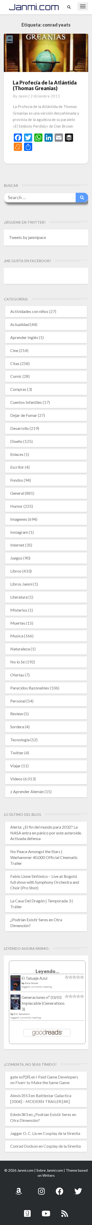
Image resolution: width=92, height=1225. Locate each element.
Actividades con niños (29, 311)
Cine (14, 350)
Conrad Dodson (24, 1146)
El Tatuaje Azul (34, 978)
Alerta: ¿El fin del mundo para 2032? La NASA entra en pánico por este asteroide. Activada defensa (46, 832)
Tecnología (20, 739)
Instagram (19, 532)
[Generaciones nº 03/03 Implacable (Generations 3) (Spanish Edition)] (15, 1003)
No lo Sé (17, 661)
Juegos (16, 557)
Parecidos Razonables (29, 687)
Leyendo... (47, 971)
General (17, 493)
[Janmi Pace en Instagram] (41, 1188)
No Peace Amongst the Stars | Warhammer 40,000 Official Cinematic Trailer (44, 857)
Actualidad (19, 324)
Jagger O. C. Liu (23, 1133)
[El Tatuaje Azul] (15, 985)
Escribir (17, 467)
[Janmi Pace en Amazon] (18, 1188)
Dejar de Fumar (23, 415)
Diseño (16, 441)
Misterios (18, 610)
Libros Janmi (21, 583)
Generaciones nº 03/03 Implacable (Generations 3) (43, 1003)
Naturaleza (20, 648)
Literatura (19, 597)
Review (16, 713)
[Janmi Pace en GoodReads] (27, 1210)
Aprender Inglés (24, 337)
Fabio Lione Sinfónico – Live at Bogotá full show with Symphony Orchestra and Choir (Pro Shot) (44, 882)
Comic (16, 376)
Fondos (16, 480)
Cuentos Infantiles (26, 402)
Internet (17, 544)
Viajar (15, 765)
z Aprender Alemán (27, 791)
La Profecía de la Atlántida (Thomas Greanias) (45, 85)
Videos (16, 778)
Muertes (17, 623)
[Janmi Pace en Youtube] (46, 1210)
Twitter (17, 752)
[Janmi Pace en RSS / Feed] (64, 1210)
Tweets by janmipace (27, 237)
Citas (14, 363)
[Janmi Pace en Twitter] (78, 1188)
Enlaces (17, 454)
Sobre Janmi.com (49, 1170)
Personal (18, 700)
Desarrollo (19, 428)
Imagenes (18, 519)
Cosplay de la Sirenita (61, 1133)
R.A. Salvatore (22, 1013)
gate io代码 (20, 1076)
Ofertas (17, 674)
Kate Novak (31, 983)
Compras (18, 389)
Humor (16, 506)
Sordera (17, 726)
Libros (15, 570)
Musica (16, 635)
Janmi (23, 96)
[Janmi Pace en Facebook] (59, 1188)
